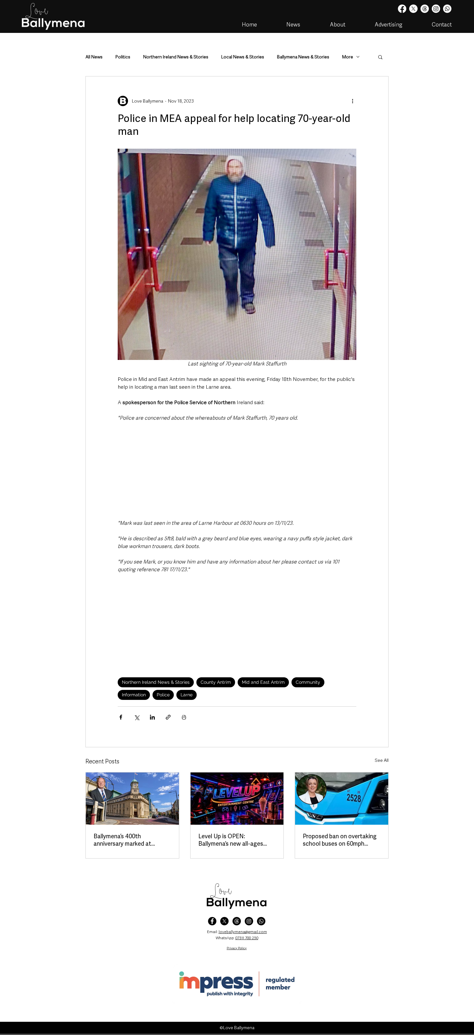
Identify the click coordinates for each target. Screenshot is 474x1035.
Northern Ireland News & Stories (175, 57)
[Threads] (424, 9)
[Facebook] (402, 9)
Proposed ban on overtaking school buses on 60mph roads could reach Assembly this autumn (340, 839)
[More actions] (352, 101)
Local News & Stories (242, 57)
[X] (413, 9)
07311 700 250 (246, 937)
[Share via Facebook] (121, 717)
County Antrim (216, 682)
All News (94, 57)
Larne (187, 694)
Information (134, 694)
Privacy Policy (237, 948)
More (347, 57)
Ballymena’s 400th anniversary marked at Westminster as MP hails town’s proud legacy (126, 839)
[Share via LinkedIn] (152, 717)
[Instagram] (436, 9)
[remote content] (237, 471)
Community (308, 682)
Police (163, 694)
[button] (380, 56)
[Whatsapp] (447, 9)
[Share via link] (168, 717)
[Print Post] (184, 717)
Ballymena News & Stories (303, 57)
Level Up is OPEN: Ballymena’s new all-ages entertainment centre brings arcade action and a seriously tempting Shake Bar (236, 839)
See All (382, 760)
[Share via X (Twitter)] (136, 717)
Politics (122, 57)
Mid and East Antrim (263, 682)
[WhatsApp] (261, 921)
